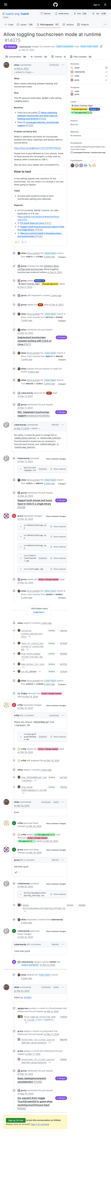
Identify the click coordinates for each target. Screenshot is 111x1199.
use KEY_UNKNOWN (28, 672)
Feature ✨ (39, 281)
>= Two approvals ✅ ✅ (45, 835)
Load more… (39, 612)
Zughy (24, 693)
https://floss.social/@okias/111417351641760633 (37, 148)
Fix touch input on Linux (35, 223)
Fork (81, 13)
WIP (40, 305)
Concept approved (50, 284)
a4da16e (63, 631)
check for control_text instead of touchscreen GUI (32, 646)
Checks (61, 56)
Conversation (19, 56)
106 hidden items (39, 608)
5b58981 (82, 905)
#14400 (28, 997)
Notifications (64, 13)
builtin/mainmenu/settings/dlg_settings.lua (35, 894)
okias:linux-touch (89, 46)
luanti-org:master (64, 46)
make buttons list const (33, 664)
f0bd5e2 (63, 787)
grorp (24, 266)
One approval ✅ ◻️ (27, 841)
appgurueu (22, 1008)
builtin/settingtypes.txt (30, 469)
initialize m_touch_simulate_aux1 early (31, 634)
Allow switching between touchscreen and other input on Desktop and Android (37, 115)
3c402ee (63, 1017)
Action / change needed (48, 579)
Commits (42, 56)
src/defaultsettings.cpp (35, 526)
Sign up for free (15, 1120)
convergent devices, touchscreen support (90, 152)
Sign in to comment (40, 1124)
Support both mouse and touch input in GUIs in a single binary (34, 504)
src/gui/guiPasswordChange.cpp (30, 736)
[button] (25, 72)
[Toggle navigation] (5, 4)
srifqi (20, 705)
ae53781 (63, 664)
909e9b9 (63, 654)
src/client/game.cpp (33, 569)
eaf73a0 (63, 777)
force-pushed (33, 253)
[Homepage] (55, 4)
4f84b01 (63, 1059)
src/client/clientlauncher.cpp (30, 558)
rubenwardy (25, 46)
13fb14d (63, 672)
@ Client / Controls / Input (29, 284)
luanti (25, 13)
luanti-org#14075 (44, 1020)
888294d (63, 1040)
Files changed (84, 56)
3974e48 (63, 643)
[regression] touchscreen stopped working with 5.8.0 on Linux (34, 341)
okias (16, 65)
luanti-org (12, 13)
